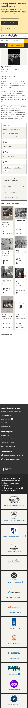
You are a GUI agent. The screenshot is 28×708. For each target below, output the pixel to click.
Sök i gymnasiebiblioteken (10, 133)
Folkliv (5, 170)
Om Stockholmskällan (7, 439)
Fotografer (17, 167)
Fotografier (7, 167)
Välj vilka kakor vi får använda (12, 29)
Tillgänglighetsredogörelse (8, 442)
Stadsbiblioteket (5, 72)
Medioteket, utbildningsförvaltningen (11, 411)
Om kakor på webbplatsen (8, 446)
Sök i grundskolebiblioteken (10, 137)
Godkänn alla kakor (9, 23)
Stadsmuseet (5, 415)
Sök (26, 40)
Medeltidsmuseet (6, 419)
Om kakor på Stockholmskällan (10, 18)
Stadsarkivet (4, 426)
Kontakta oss (5, 435)
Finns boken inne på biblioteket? (12, 129)
